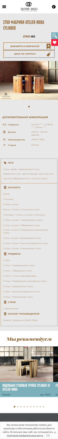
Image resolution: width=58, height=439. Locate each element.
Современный (10, 308)
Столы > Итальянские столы (18, 297)
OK (48, 435)
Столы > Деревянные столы (18, 286)
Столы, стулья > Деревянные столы (22, 238)
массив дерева (30, 174)
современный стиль (28, 169)
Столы (6, 260)
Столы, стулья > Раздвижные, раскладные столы (25, 231)
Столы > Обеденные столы (17, 271)
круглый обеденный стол (16, 178)
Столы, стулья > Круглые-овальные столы (25, 243)
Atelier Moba (37, 139)
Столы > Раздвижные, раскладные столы (25, 281)
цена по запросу (25, 54)
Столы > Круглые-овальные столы (21, 291)
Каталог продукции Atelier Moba (20, 320)
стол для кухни (39, 178)
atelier (14, 169)
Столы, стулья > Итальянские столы (22, 248)
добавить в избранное (24, 46)
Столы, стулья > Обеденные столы (21, 225)
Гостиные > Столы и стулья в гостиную (24, 215)
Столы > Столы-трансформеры (19, 276)
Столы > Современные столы (19, 265)
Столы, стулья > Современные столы (23, 220)
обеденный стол (11, 174)
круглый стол (46, 174)
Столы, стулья (10, 204)
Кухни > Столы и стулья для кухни (21, 209)
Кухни (6, 194)
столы (6, 169)
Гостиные (8, 199)
